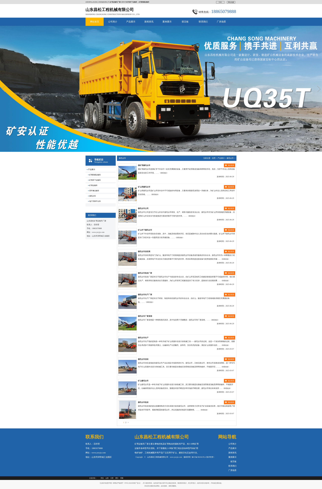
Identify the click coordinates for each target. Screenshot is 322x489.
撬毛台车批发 (143, 402)
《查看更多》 (163, 173)
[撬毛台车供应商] (127, 259)
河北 (102, 478)
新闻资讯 (148, 21)
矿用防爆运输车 (95, 175)
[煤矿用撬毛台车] (127, 173)
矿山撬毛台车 (143, 381)
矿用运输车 (93, 185)
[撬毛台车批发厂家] (127, 280)
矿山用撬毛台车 (144, 187)
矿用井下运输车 (95, 180)
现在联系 (231, 165)
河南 (121, 478)
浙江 (116, 478)
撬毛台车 (92, 196)
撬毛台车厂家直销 (145, 316)
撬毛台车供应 (143, 359)
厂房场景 (221, 21)
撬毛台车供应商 (144, 251)
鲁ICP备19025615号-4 (199, 457)
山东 (107, 478)
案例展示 (167, 21)
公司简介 (112, 21)
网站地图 (231, 2)
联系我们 (203, 21)
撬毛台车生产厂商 (145, 295)
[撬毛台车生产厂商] (127, 302)
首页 (214, 158)
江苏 (111, 478)
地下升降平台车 (95, 201)
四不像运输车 (94, 191)
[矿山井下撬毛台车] (127, 237)
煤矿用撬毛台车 (144, 165)
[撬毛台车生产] (127, 345)
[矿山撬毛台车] (127, 388)
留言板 (185, 21)
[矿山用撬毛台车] (127, 194)
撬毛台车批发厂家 (145, 273)
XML (220, 2)
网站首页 (94, 21)
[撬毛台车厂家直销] (127, 323)
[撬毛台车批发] (127, 409)
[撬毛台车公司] (127, 216)
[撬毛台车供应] (127, 366)
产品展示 (130, 21)
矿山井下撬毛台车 (145, 230)
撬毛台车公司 (143, 208)
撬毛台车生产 (143, 338)
